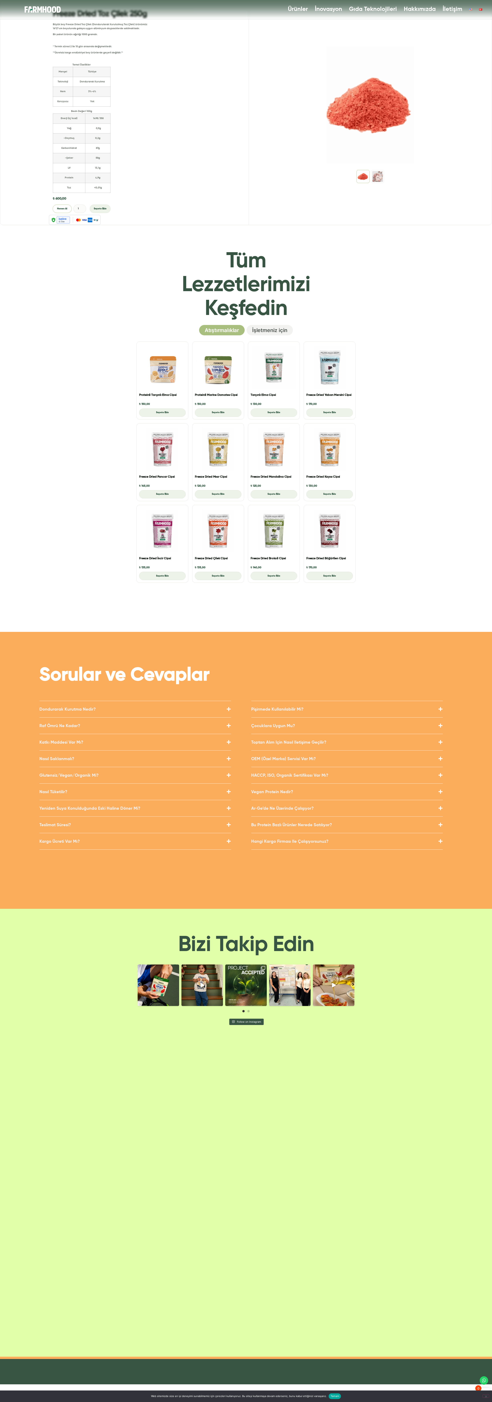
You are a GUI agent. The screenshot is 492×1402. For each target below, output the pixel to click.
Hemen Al (62, 209)
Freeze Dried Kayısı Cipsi (323, 476)
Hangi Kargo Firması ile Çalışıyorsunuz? (289, 841)
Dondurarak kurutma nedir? (67, 709)
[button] (135, 712)
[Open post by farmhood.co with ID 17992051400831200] (158, 985)
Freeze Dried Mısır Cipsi (211, 476)
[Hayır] (486, 1396)
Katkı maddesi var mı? (61, 742)
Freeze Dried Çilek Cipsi (211, 558)
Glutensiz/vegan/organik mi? (69, 775)
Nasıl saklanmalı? (56, 759)
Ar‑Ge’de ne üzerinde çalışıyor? (282, 808)
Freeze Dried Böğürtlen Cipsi (326, 558)
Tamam (335, 1396)
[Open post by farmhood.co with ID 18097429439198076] (290, 985)
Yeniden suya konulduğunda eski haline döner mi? (89, 808)
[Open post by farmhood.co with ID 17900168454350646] (202, 985)
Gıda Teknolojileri (373, 9)
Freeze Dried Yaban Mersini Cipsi (329, 395)
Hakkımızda (420, 9)
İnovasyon (328, 9)
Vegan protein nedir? (272, 792)
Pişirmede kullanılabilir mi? (277, 709)
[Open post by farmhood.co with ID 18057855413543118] (246, 985)
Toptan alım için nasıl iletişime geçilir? (288, 742)
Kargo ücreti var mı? (59, 841)
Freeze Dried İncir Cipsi (155, 558)
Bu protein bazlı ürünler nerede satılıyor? (291, 825)
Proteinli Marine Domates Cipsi (216, 395)
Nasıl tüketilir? (53, 792)
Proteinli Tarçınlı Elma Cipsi (157, 395)
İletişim (452, 9)
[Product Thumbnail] (162, 367)
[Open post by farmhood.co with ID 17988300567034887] (333, 985)
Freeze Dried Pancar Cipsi (157, 476)
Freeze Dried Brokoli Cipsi (268, 558)
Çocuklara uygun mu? (273, 726)
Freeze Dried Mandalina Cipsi (271, 476)
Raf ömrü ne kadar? (59, 726)
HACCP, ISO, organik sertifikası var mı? (289, 775)
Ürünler (298, 9)
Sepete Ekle (100, 209)
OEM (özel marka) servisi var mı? (283, 759)
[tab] (222, 330)
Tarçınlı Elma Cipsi (263, 395)
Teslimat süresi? (55, 825)
